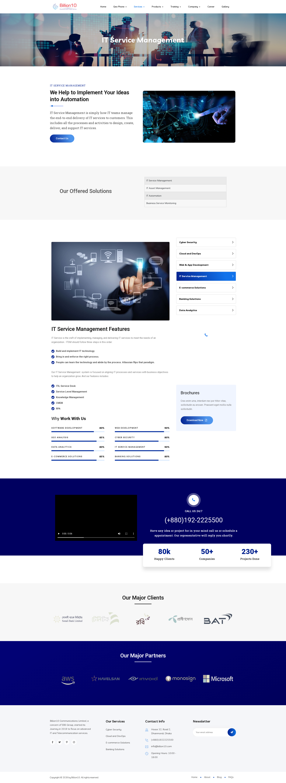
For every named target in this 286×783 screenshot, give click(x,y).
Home (103, 6)
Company (193, 6)
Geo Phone (118, 6)
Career (210, 6)
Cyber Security (188, 242)
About (207, 777)
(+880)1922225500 (162, 739)
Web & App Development (194, 264)
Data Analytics (188, 310)
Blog (219, 777)
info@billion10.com (161, 746)
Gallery (225, 6)
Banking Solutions (190, 298)
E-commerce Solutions (192, 287)
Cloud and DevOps (190, 253)
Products (156, 6)
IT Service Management (193, 276)
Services (138, 6)
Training (175, 6)
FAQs (230, 777)
